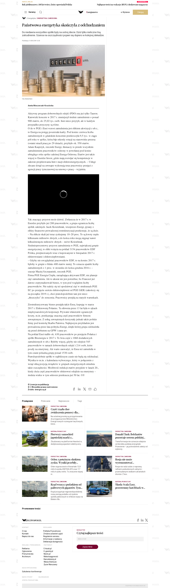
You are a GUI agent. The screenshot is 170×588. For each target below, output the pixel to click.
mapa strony (27, 577)
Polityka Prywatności (52, 531)
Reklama (25, 548)
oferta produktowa (30, 580)
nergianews (92, 12)
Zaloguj (140, 12)
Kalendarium (44, 577)
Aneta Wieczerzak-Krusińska (40, 106)
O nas (24, 531)
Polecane (45, 401)
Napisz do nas (28, 536)
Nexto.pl (47, 554)
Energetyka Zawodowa (47, 18)
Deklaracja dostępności (53, 542)
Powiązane (27, 401)
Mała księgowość (51, 556)
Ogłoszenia (27, 551)
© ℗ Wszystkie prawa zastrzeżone (43, 387)
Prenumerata (27, 554)
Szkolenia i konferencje (32, 571)
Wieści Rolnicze (50, 562)
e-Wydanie (125, 12)
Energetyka (31, 18)
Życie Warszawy (50, 564)
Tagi (79, 401)
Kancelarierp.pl (50, 559)
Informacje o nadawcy (52, 539)
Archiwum (26, 556)
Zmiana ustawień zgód (53, 534)
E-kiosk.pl (48, 548)
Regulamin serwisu (51, 536)
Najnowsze (63, 401)
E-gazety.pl (48, 551)
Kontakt (25, 534)
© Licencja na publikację (38, 384)
